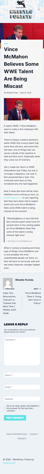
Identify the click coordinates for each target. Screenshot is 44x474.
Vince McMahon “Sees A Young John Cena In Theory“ (33, 296)
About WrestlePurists (16, 434)
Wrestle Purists (12, 93)
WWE (6, 44)
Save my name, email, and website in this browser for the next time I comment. (23, 408)
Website (9, 399)
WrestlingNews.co (13, 198)
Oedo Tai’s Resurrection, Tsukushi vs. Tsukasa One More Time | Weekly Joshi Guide (9, 301)
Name (9, 375)
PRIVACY (22, 438)
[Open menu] (39, 9)
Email (8, 387)
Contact (34, 434)
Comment (10, 340)
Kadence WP (9, 463)
